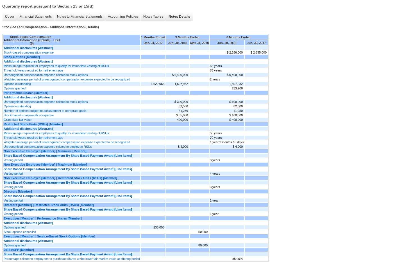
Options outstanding (17, 84)
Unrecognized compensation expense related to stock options (46, 75)
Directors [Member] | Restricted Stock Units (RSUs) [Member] (49, 205)
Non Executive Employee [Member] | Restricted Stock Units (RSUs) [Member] (60, 178)
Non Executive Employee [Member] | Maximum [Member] (45, 164)
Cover (9, 17)
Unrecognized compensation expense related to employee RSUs (48, 146)
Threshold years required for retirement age (33, 70)
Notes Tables (153, 17)
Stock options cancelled (20, 232)
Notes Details (179, 17)
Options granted (15, 88)
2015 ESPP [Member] (19, 249)
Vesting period (13, 160)
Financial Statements (36, 17)
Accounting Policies (123, 17)
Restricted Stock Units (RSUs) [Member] (33, 124)
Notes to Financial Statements (80, 17)
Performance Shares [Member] (26, 92)
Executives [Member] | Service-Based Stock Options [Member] (49, 236)
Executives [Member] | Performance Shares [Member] (43, 218)
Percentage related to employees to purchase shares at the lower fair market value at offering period (72, 258)
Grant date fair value (17, 119)
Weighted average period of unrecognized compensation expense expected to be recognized (67, 79)
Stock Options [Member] (22, 57)
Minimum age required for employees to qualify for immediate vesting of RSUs (56, 66)
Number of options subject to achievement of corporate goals (45, 110)
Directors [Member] (18, 191)
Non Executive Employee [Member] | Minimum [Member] (45, 151)
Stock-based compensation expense (29, 52)
